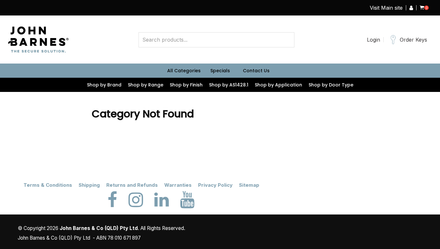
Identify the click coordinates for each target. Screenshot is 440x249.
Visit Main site (386, 8)
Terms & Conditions (48, 185)
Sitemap (249, 185)
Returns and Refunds (132, 185)
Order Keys (413, 39)
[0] (422, 7)
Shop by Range (145, 85)
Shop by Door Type (331, 85)
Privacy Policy (215, 185)
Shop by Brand (104, 85)
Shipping (89, 185)
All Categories (184, 70)
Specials (220, 70)
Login (373, 39)
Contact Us (256, 70)
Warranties (178, 185)
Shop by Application (278, 85)
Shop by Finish (186, 85)
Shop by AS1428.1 (228, 85)
